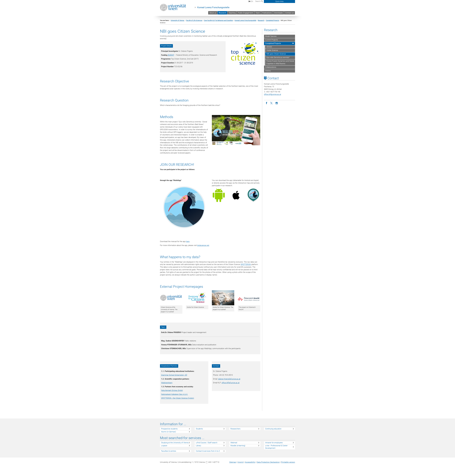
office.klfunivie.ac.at (272, 94)
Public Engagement (245, 13)
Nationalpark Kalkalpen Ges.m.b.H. (174, 394)
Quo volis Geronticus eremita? (277, 57)
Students (199, 429)
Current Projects (271, 40)
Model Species (271, 36)
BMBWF (171, 55)
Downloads (278, 13)
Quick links (279, 1)
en (251, 1)
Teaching (232, 13)
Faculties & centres (168, 451)
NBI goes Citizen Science (276, 54)
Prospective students (169, 429)
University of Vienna (177, 20)
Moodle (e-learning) (237, 446)
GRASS (269, 47)
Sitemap (232, 462)
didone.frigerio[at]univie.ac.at (229, 379)
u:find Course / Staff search (206, 443)
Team (257, 13)
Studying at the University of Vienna (175, 443)
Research (222, 13)
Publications (267, 13)
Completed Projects (272, 20)
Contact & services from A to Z (208, 451)
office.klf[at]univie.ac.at (230, 383)
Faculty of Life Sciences (194, 20)
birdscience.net (203, 245)
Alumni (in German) (168, 432)
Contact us (289, 13)
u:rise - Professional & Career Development (276, 447)
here (187, 241)
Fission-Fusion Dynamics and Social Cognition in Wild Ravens (280, 62)
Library (198, 446)
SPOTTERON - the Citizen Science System (177, 398)
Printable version (288, 462)
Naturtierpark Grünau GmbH (172, 390)
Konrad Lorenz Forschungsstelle (213, 7)
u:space (164, 446)
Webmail (233, 443)
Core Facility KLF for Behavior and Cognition (218, 20)
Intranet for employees (274, 443)
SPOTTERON (246, 264)
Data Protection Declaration (268, 462)
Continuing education (273, 429)
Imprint (240, 462)
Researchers (235, 429)
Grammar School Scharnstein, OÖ (174, 375)
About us (212, 13)
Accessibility (250, 462)
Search (258, 1)
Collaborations (270, 67)
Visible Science (272, 50)
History (268, 71)
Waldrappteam (166, 383)
